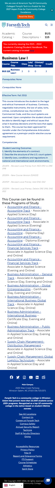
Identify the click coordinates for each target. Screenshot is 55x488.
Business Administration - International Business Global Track (26, 300)
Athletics (27, 466)
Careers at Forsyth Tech (27, 421)
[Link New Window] (11, 377)
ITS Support (27, 459)
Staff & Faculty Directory (27, 434)
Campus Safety (27, 424)
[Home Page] (16, 25)
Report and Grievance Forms (27, 456)
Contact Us (27, 417)
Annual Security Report (27, 427)
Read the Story (26, 17)
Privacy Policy (27, 450)
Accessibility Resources (27, 447)
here (32, 51)
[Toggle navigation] (51, 25)
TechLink (27, 430)
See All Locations (27, 414)
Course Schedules (27, 463)
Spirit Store (27, 469)
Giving (27, 437)
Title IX (27, 453)
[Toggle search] (46, 25)
